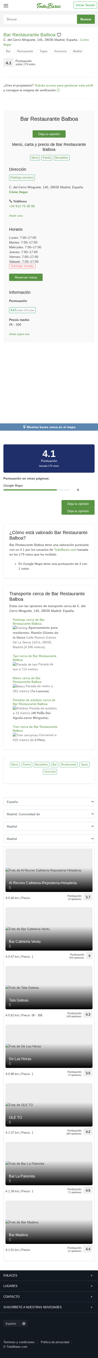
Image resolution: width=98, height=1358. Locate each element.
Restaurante (25, 51)
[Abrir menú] (5, 4)
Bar (8, 51)
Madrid (77, 51)
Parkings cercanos (22, 177)
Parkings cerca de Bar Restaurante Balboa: (29, 621)
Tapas (44, 51)
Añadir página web (19, 334)
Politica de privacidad (55, 1342)
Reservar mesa (26, 277)
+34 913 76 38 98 (22, 206)
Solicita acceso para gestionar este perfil (64, 85)
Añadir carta (16, 215)
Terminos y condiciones (19, 1342)
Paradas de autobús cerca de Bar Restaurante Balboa (34, 702)
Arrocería (60, 51)
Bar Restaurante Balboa (30, 34)
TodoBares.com (65, 549)
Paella (47, 157)
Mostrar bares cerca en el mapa (51, 427)
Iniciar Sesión (85, 5)
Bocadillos (61, 157)
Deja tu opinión (49, 134)
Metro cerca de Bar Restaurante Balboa (27, 680)
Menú (35, 157)
